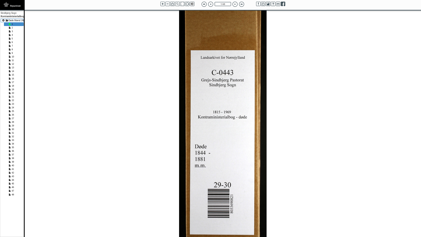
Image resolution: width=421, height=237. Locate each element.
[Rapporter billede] (258, 4)
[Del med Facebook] (283, 4)
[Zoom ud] (167, 4)
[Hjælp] (273, 4)
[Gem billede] (268, 4)
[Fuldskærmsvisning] (182, 4)
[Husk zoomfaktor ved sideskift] (172, 4)
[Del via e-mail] (278, 4)
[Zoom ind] (162, 4)
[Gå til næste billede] (235, 4)
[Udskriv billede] (263, 4)
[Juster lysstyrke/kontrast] (192, 4)
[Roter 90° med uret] (187, 4)
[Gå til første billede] (204, 4)
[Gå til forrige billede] (210, 4)
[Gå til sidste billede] (241, 4)
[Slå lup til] (177, 4)
